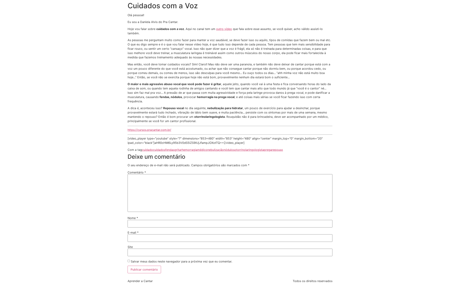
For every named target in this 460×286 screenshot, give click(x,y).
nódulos (229, 150)
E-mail (133, 232)
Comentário (137, 172)
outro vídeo (224, 29)
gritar (178, 150)
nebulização (215, 150)
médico (202, 150)
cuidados (159, 150)
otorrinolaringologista (249, 150)
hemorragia (189, 150)
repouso (277, 150)
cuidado (147, 150)
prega (268, 150)
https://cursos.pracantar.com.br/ (149, 130)
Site (130, 246)
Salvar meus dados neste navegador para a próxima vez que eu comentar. (181, 261)
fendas (169, 150)
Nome (133, 218)
